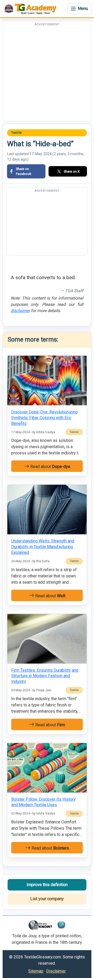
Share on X (72, 171)
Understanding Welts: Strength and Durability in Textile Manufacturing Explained (42, 546)
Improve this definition (47, 884)
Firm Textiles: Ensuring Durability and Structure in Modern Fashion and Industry (44, 676)
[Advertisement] (47, 74)
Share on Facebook (23, 171)
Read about (49, 466)
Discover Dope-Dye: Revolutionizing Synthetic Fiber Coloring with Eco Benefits (44, 417)
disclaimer (20, 310)
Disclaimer (56, 971)
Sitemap (35, 971)
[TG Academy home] (31, 9)
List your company (47, 898)
